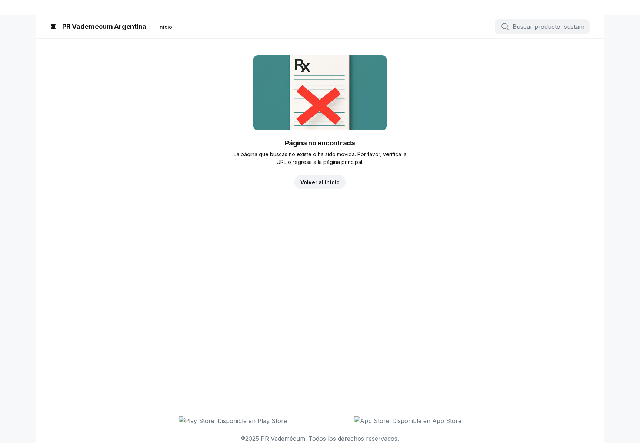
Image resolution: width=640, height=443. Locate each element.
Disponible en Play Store (252, 420)
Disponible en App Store (426, 420)
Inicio (165, 27)
